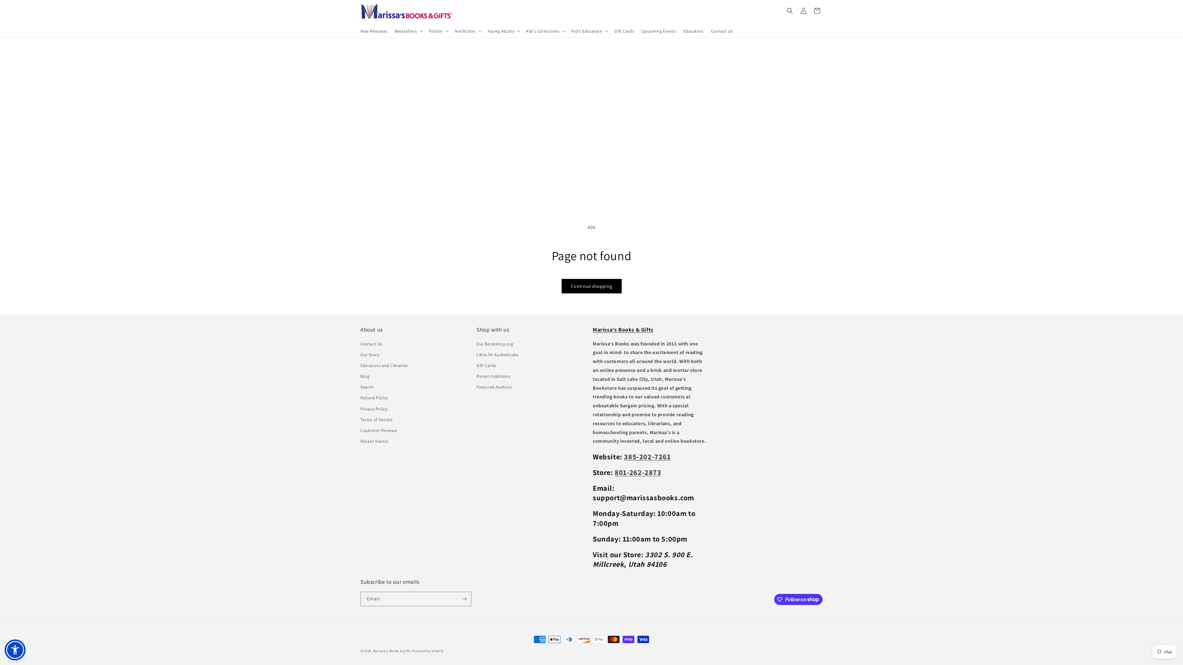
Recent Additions (494, 376)
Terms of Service (376, 419)
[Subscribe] (464, 599)
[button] (408, 31)
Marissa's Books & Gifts (392, 651)
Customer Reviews (378, 430)
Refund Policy (374, 398)
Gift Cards (486, 365)
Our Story (369, 354)
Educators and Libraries (384, 365)
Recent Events (374, 441)
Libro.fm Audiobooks (497, 354)
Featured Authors (494, 387)
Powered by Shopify (428, 651)
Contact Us (371, 344)
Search (367, 387)
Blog (364, 376)
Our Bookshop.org (495, 344)
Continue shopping (591, 286)
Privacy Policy (373, 409)
